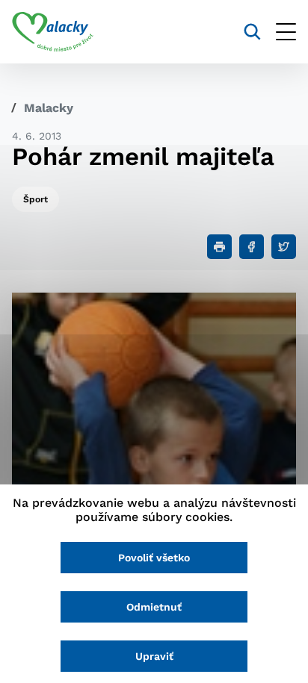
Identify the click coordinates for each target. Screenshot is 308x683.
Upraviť (154, 656)
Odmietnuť (154, 607)
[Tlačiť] (219, 246)
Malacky (48, 108)
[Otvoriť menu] (286, 31)
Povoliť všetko (154, 558)
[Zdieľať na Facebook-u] (251, 246)
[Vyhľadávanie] (252, 31)
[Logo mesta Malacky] (52, 32)
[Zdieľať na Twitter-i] (283, 246)
